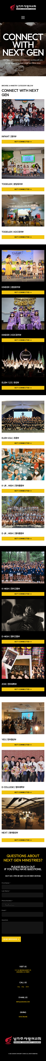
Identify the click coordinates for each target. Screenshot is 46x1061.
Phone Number (7, 900)
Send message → (11, 939)
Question (5, 920)
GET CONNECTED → (23, 142)
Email (4, 910)
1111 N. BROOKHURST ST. (23, 970)
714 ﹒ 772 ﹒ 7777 (23, 987)
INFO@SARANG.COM (23, 1001)
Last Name (5, 891)
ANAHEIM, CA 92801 (22, 972)
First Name (5, 883)
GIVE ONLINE (23, 1016)
